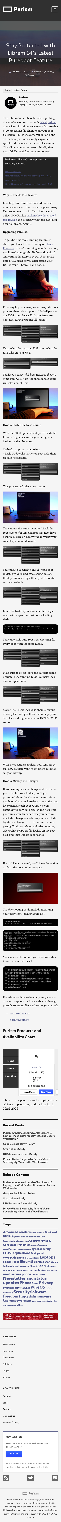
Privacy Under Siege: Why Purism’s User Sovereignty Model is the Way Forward (26, 1160)
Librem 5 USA (42, 1261)
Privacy (46, 1282)
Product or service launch (16, 1287)
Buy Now (46, 1092)
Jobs (5, 1402)
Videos (20, 1304)
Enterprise (8, 1350)
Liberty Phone (11, 1261)
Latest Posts (20, 89)
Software (29, 75)
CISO (43, 1236)
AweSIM (40, 1232)
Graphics (28, 1257)
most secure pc (52, 1270)
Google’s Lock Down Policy (19, 1143)
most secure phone (17, 1273)
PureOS (37, 1286)
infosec (35, 1257)
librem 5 (26, 1261)
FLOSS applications (16, 1252)
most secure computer (13, 1270)
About (7, 89)
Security (49, 71)
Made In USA (24, 1266)
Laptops (48, 1256)
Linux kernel (12, 1265)
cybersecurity (41, 1248)
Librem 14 (39, 71)
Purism (23, 97)
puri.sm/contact (20, 1013)
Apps (33, 1232)
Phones (26, 1282)
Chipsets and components (25, 1236)
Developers (8, 1357)
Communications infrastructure (16, 1240)
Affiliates (7, 1363)
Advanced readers (17, 1231)
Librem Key (37, 1066)
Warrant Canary (11, 1422)
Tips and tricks (44, 1296)
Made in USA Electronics (43, 1265)
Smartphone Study (14, 1148)
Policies (7, 1409)
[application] (30, 173)
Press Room (9, 1344)
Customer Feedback (24, 1249)
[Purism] (11, 108)
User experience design (42, 1300)
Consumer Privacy (40, 1240)
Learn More (29, 1092)
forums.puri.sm (19, 1019)
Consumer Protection (16, 1244)
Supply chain (27, 1296)
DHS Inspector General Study (20, 1153)
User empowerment (17, 1300)
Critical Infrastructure (39, 1245)
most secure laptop (34, 1270)
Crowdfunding (9, 1249)
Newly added (48, 122)
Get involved (9, 1415)
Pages (6, 1370)
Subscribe (14, 1453)
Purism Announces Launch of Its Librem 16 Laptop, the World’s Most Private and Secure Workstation (29, 1135)
